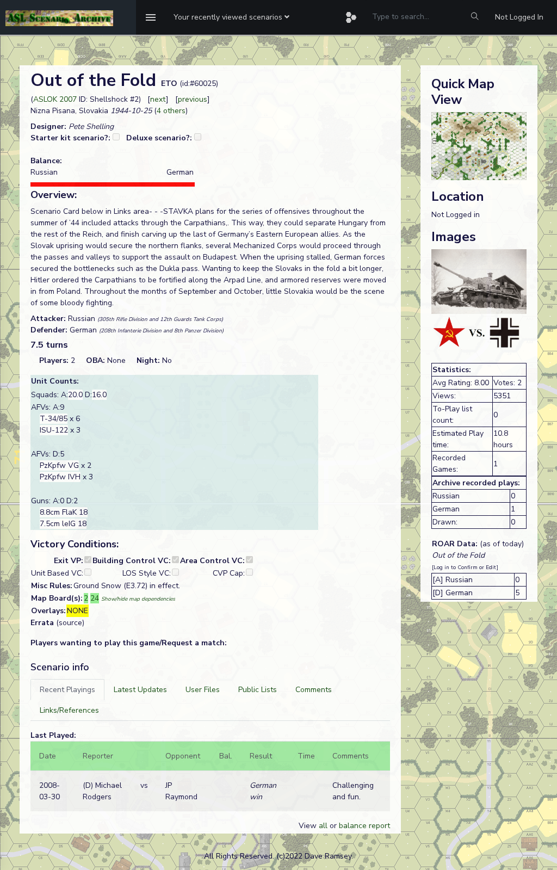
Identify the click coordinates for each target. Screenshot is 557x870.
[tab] (67, 689)
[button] (231, 17)
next (158, 99)
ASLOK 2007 (55, 99)
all (323, 825)
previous (192, 99)
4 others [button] (171, 111)
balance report (364, 825)
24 (94, 598)
